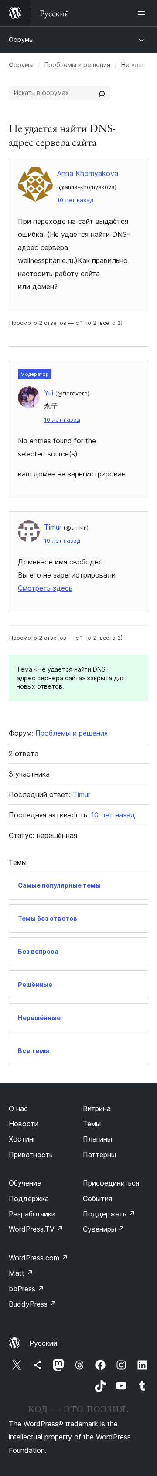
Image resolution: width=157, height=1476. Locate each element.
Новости (23, 1123)
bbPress (26, 1288)
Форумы (21, 39)
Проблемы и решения (77, 64)
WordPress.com (38, 1257)
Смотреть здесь (45, 588)
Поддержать (109, 1213)
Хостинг (22, 1139)
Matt (21, 1273)
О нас (18, 1108)
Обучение (25, 1183)
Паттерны (99, 1154)
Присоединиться (111, 1183)
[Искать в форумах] (101, 93)
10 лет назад (75, 200)
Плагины (97, 1139)
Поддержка (29, 1198)
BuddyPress (32, 1304)
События (97, 1198)
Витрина (97, 1108)
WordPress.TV (36, 1229)
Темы (92, 1123)
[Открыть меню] (143, 13)
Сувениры (104, 1229)
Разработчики (32, 1213)
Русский (43, 1343)
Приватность (31, 1154)
